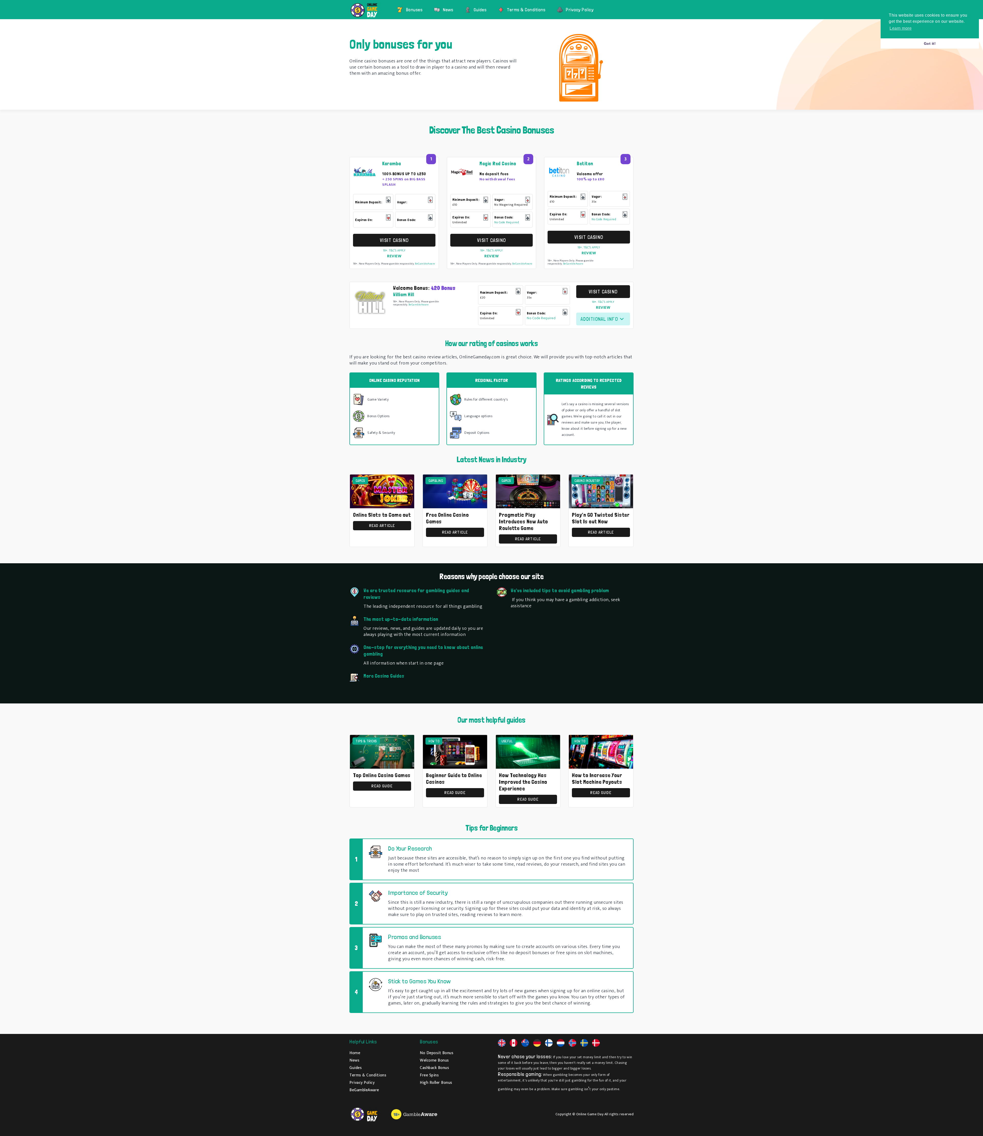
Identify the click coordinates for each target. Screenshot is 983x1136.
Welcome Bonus (434, 1060)
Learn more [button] (901, 28)
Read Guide (382, 786)
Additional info (599, 319)
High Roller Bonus (436, 1082)
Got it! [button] (930, 43)
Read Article (382, 525)
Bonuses (414, 9)
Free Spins (429, 1075)
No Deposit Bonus (436, 1053)
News (448, 9)
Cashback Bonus (434, 1068)
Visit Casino (394, 240)
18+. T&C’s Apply (394, 250)
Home (354, 1053)
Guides (480, 9)
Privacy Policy (579, 9)
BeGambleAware (425, 263)
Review (394, 256)
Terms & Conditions (526, 9)
